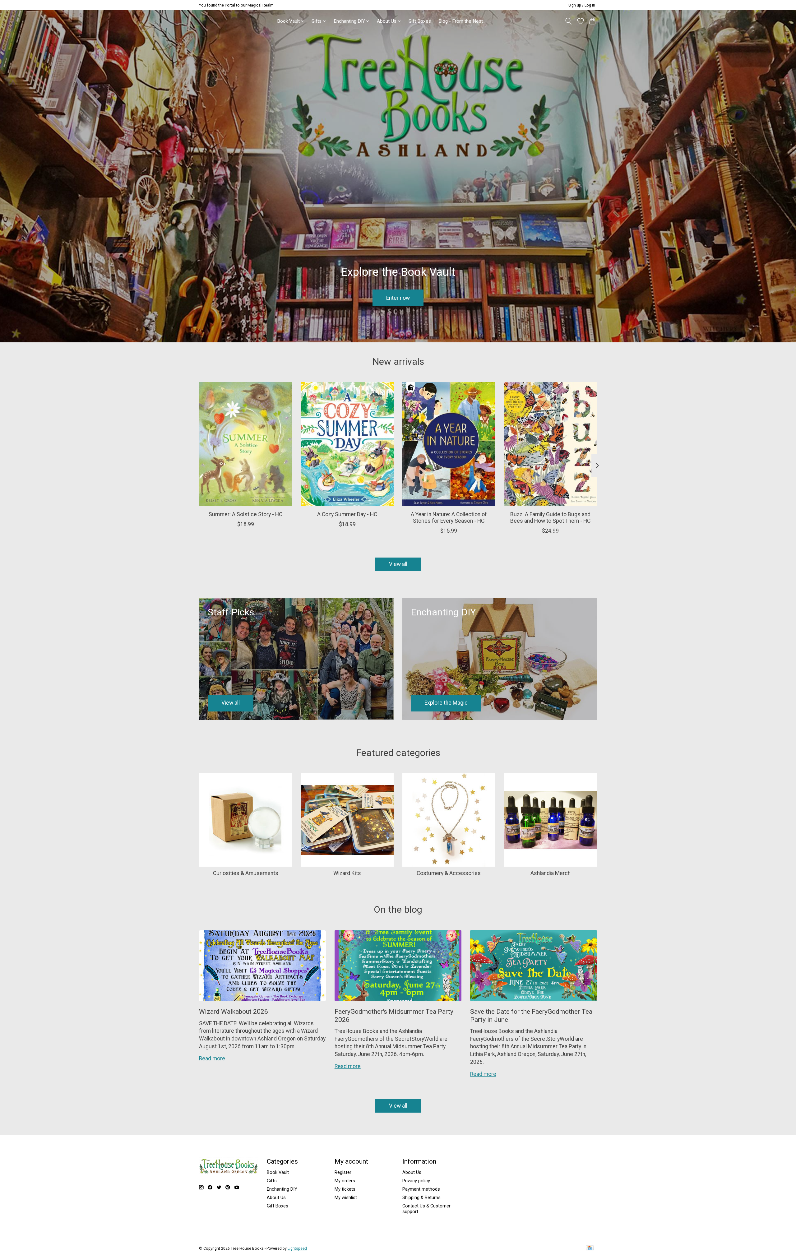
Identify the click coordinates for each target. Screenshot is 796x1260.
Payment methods (421, 1189)
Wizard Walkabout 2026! (234, 1011)
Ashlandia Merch (550, 873)
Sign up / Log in (581, 5)
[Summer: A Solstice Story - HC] (245, 444)
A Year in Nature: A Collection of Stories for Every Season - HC (449, 517)
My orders (345, 1181)
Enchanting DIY (282, 1189)
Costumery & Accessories (449, 873)
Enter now (398, 298)
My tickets (345, 1189)
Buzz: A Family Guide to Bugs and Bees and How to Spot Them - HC (550, 517)
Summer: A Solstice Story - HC (245, 514)
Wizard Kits (347, 873)
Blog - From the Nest (460, 21)
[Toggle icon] (568, 21)
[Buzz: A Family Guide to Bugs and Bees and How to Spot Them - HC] (550, 444)
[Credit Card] (590, 1248)
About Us (276, 1197)
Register (343, 1172)
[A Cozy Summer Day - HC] (347, 444)
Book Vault (278, 1172)
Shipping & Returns (421, 1197)
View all (398, 564)
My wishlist (346, 1197)
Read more (212, 1058)
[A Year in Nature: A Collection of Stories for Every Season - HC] (448, 444)
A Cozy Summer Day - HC (347, 514)
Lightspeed (297, 1248)
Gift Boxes (420, 21)
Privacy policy (416, 1181)
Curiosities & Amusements (245, 873)
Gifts (272, 1181)
